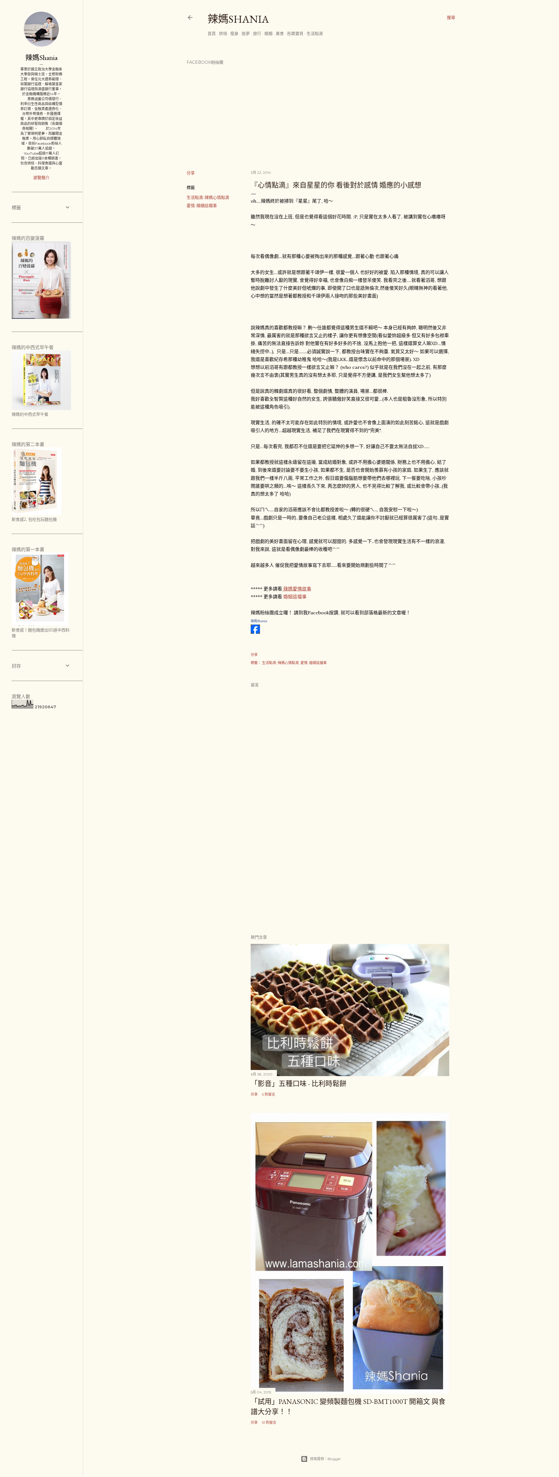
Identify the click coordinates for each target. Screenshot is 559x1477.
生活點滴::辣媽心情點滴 (208, 197)
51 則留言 (269, 1422)
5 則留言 (268, 1094)
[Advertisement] (350, 878)
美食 (280, 33)
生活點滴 (315, 33)
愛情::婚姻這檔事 (202, 205)
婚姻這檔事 (295, 596)
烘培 (223, 33)
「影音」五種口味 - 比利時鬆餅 (298, 1083)
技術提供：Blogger (325, 1459)
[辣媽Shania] (255, 632)
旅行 (257, 33)
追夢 (246, 33)
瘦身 (234, 33)
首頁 (212, 33)
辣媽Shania (238, 19)
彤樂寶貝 (295, 33)
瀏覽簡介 (41, 177)
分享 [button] (191, 173)
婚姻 (268, 33)
